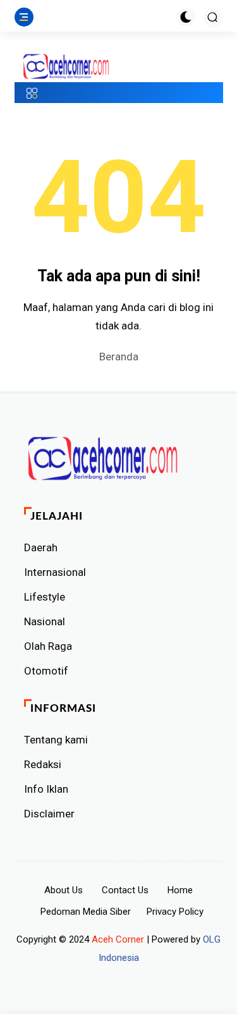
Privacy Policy (175, 911)
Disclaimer (49, 813)
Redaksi (42, 764)
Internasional (55, 572)
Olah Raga (48, 646)
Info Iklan (46, 789)
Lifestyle (44, 596)
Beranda (118, 356)
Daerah (41, 547)
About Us (63, 890)
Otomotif (46, 670)
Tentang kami (56, 739)
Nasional (44, 621)
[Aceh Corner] (66, 66)
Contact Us (125, 890)
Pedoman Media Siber (85, 911)
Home (180, 890)
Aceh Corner (118, 939)
